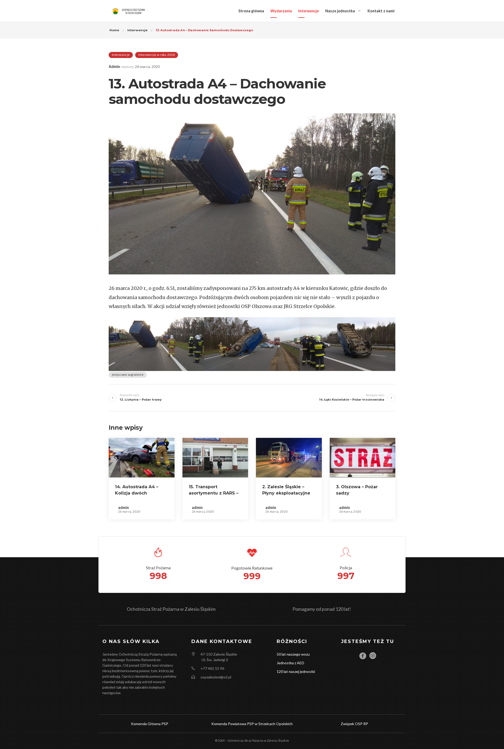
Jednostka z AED (290, 663)
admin (114, 66)
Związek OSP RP (354, 723)
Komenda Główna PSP (149, 723)
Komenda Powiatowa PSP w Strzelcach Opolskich (252, 723)
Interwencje (308, 11)
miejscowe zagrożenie (128, 374)
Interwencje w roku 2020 (156, 54)
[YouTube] (372, 655)
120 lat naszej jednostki (296, 671)
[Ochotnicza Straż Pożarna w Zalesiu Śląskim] (129, 10)
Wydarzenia (281, 11)
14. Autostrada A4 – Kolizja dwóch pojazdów (136, 493)
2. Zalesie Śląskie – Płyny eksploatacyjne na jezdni (286, 493)
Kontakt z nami (381, 11)
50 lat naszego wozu (293, 654)
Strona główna (251, 11)
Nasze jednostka (340, 11)
